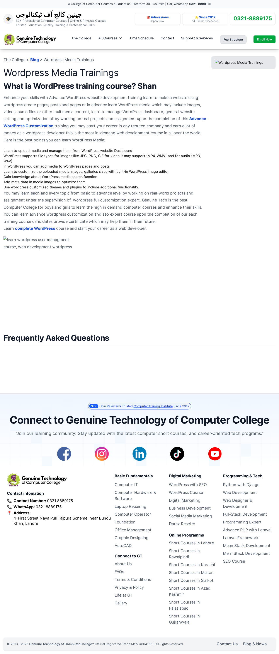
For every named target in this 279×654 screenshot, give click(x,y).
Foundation (125, 522)
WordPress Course (186, 492)
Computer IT (126, 484)
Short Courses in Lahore (191, 543)
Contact (167, 38)
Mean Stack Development (246, 545)
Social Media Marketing (190, 516)
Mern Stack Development (246, 553)
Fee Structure (233, 39)
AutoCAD (123, 545)
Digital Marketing (184, 500)
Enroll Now (264, 39)
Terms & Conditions (133, 579)
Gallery (121, 603)
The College (81, 38)
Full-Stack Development (245, 514)
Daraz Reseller (182, 524)
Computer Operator (133, 514)
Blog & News (255, 644)
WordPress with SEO (188, 484)
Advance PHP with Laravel (247, 530)
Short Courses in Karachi (192, 564)
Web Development (240, 492)
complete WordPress (35, 228)
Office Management (133, 530)
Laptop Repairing (130, 506)
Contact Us (227, 644)
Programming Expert (242, 522)
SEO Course (234, 561)
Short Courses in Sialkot (191, 580)
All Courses (107, 38)
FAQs (119, 571)
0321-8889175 (200, 4)
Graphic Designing (131, 537)
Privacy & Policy (129, 587)
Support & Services (197, 38)
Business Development (190, 508)
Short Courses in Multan (191, 572)
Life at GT (124, 595)
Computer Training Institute (153, 406)
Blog (34, 59)
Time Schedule (141, 38)
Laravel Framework (241, 537)
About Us (123, 564)
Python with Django (241, 484)
